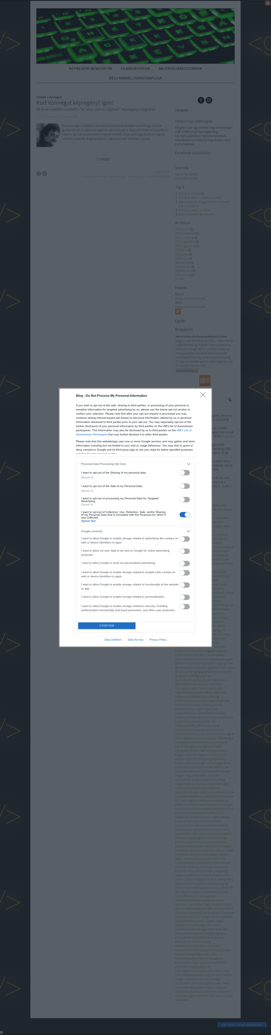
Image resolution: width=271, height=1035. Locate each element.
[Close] (204, 396)
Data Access (135, 639)
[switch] (185, 472)
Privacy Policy (158, 639)
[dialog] (135, 517)
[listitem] (135, 464)
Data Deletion (113, 639)
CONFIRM (107, 625)
